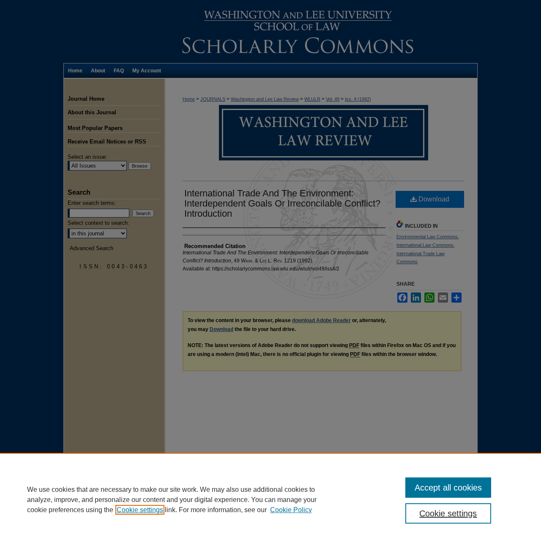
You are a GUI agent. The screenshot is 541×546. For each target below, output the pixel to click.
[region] (270, 499)
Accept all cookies (448, 487)
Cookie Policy (291, 509)
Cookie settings (140, 509)
